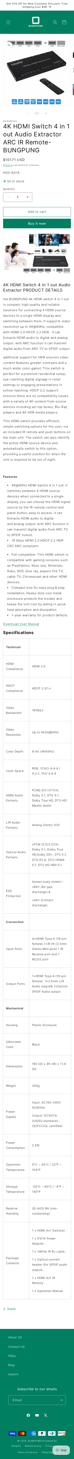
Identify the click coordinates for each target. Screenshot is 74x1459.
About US (15, 1337)
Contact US (16, 1346)
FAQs (12, 1356)
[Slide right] (46, 113)
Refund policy (33, 1446)
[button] (8, 22)
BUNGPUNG (35, 1440)
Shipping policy (51, 1452)
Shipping (8, 165)
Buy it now (37, 223)
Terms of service (27, 1452)
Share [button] (11, 1309)
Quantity (9, 189)
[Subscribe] (61, 1400)
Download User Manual (21, 624)
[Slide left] (27, 113)
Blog (11, 1365)
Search (13, 1374)
